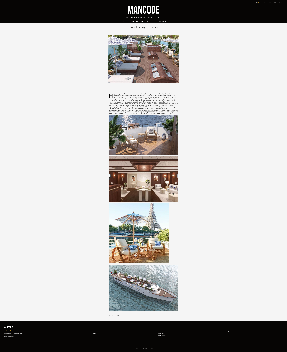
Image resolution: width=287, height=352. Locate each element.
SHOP (270, 2)
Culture (135, 21)
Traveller (125, 21)
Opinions (94, 333)
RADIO (265, 2)
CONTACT (281, 2)
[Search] (275, 2)
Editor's (94, 331)
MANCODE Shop (161, 333)
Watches (162, 21)
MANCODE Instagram (162, 335)
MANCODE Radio (161, 331)
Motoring (145, 21)
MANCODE (143, 10)
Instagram (6, 340)
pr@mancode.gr (225, 331)
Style (154, 21)
